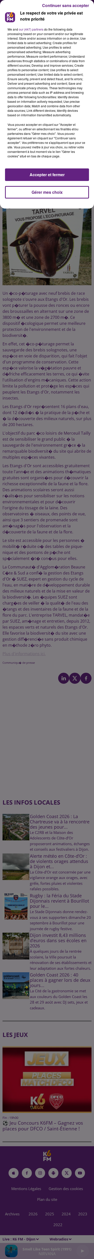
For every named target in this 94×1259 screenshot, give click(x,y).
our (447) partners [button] (31, 29)
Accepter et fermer (47, 174)
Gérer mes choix (47, 192)
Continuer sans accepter (65, 5)
